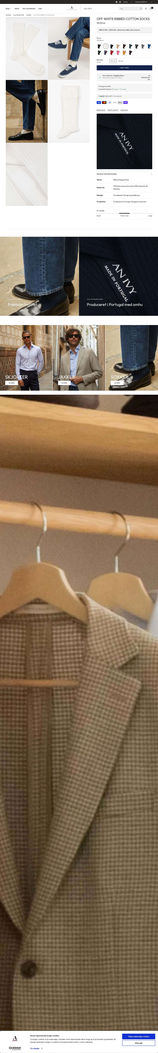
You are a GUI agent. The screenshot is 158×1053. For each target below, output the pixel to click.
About (17, 9)
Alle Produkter (18, 15)
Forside (8, 15)
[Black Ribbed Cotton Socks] (99, 46)
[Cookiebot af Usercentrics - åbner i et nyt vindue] (15, 1048)
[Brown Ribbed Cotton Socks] (124, 46)
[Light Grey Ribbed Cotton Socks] (143, 46)
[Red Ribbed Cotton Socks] (112, 52)
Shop (7, 9)
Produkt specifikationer (107, 174)
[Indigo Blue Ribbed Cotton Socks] (130, 46)
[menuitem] (9, 8)
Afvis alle (138, 1043)
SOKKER (28, 15)
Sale (40, 9)
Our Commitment (29, 9)
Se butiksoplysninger (145, 77)
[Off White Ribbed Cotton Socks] (105, 46)
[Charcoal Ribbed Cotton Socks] (137, 46)
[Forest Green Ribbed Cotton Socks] (99, 52)
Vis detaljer (34, 1048)
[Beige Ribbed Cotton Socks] (118, 46)
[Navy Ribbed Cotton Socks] (112, 46)
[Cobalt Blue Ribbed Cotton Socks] (149, 46)
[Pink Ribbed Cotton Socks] (118, 52)
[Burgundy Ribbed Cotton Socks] (130, 52)
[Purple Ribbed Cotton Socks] (105, 52)
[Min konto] (146, 8)
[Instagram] (120, 2)
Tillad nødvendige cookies (138, 1036)
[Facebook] (116, 2)
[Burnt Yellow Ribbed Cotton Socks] (124, 52)
